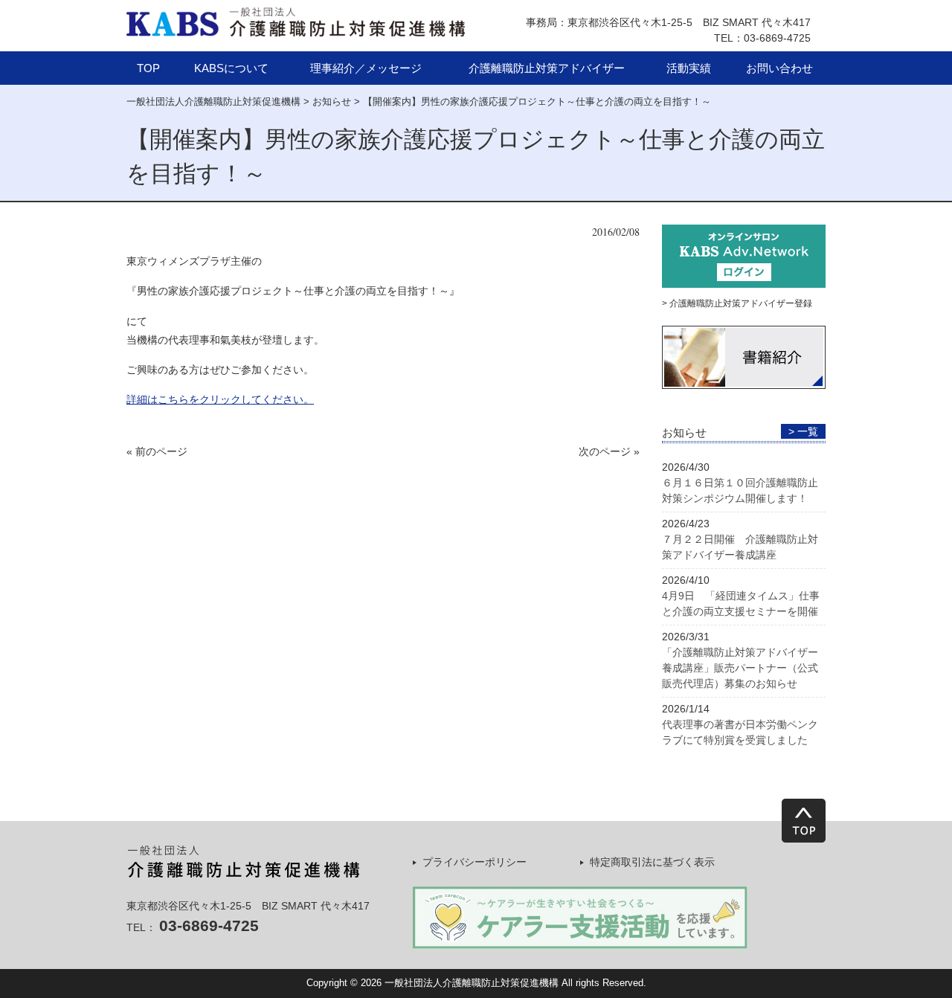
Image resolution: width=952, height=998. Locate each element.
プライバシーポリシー (474, 862)
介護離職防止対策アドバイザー (547, 68)
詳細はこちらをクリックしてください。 (220, 399)
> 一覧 (803, 431)
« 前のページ (156, 451)
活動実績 (688, 68)
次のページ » (609, 451)
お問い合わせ (779, 68)
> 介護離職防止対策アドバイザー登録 (737, 303)
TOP (148, 68)
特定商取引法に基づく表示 (652, 862)
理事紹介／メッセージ (366, 68)
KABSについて (231, 68)
